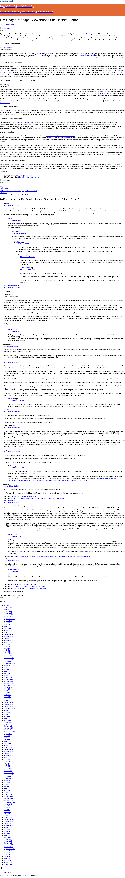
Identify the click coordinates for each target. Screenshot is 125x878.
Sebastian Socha (10, 286)
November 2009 (9, 845)
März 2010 (7, 837)
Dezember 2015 (9, 703)
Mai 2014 (7, 740)
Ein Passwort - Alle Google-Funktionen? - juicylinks (28, 586)
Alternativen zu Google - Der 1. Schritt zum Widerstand (29, 588)
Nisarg (36, 876)
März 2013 (7, 767)
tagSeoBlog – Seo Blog (7, 1)
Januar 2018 (8, 656)
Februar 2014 (8, 745)
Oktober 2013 (8, 753)
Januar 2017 (8, 677)
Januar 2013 (8, 771)
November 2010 (9, 821)
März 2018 (7, 652)
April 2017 (7, 671)
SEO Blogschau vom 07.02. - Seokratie (23, 496)
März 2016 (7, 697)
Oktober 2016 (8, 683)
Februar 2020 (8, 611)
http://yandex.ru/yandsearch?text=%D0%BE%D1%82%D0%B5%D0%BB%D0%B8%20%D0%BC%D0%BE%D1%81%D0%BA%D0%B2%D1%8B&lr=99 (62, 479)
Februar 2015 (8, 722)
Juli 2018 (7, 644)
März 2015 (7, 720)
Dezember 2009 (9, 843)
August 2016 (8, 687)
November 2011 (9, 798)
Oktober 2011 (8, 800)
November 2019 (9, 615)
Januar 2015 (8, 724)
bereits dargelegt (50, 36)
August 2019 (8, 621)
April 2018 (7, 650)
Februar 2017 (8, 675)
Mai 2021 (7, 605)
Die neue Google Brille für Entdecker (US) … (25, 584)
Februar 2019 (8, 630)
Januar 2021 (8, 607)
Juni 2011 (7, 808)
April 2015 (7, 718)
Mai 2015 (7, 716)
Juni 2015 (7, 714)
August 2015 (8, 710)
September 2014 (9, 732)
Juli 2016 (7, 689)
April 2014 (7, 742)
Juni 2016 (7, 691)
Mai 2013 (7, 763)
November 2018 (9, 636)
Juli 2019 (7, 623)
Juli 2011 (7, 806)
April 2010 (7, 835)
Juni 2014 (7, 738)
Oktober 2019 (8, 617)
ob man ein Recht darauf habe (88, 55)
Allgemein (3, 187)
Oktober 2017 (8, 662)
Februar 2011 (8, 816)
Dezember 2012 (9, 773)
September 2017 (9, 664)
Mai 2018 (7, 648)
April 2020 (7, 609)
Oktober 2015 (8, 706)
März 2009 (7, 860)
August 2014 (8, 734)
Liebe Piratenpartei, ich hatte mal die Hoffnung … (16, 194)
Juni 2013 (7, 761)
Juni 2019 (7, 625)
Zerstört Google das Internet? (29, 177)
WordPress (24, 876)
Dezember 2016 (9, 679)
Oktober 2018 (8, 638)
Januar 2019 (8, 632)
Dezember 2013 (9, 749)
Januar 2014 (8, 747)
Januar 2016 (8, 701)
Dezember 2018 (9, 634)
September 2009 (9, 849)
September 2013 (9, 755)
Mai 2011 (7, 810)
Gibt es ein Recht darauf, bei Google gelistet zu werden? (18, 190)
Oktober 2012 (8, 777)
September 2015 (9, 708)
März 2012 (7, 790)
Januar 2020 (8, 613)
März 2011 (7, 814)
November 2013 (9, 751)
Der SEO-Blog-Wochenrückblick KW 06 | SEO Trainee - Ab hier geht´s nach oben (37, 498)
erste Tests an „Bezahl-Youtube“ (100, 93)
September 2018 (9, 640)
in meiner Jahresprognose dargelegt (22, 122)
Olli (5, 360)
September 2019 (9, 619)
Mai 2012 (7, 786)
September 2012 (9, 779)
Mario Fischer (8, 500)
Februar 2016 (8, 699)
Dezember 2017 (9, 658)
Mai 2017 (7, 669)
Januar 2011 (8, 818)
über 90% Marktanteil (47, 53)
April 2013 (7, 765)
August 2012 (8, 781)
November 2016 (9, 681)
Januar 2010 (8, 841)
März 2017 (7, 673)
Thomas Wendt (25, 268)
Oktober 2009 (8, 847)
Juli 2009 (7, 853)
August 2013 (8, 757)
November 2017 (9, 660)
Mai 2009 (7, 857)
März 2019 (7, 629)
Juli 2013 (7, 759)
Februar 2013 (8, 769)
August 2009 (8, 851)
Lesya (6, 450)
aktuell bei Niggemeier (90, 34)
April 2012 (7, 788)
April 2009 (7, 858)
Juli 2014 (7, 736)
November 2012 (9, 775)
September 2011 (9, 802)
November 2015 (9, 705)
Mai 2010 (7, 833)
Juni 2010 (7, 831)
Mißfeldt (11, 24)
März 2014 (7, 743)
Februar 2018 (8, 654)
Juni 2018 (7, 646)
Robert (14, 231)
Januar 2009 (8, 864)
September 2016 (9, 685)
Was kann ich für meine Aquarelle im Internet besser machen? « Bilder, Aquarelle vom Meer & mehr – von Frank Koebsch (50, 556)
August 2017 (8, 666)
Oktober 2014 (8, 730)
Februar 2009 (8, 862)
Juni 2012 (7, 784)
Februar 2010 (8, 839)
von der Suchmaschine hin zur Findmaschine (60, 136)
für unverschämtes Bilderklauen (93, 36)
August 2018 (8, 642)
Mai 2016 (7, 693)
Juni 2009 (7, 855)
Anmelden (7, 872)
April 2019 (7, 627)
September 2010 (9, 825)
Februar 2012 (8, 792)
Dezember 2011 (9, 796)
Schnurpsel (12, 569)
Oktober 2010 (8, 823)
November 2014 (9, 728)
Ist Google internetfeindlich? (23, 175)
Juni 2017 (7, 667)
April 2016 (7, 695)
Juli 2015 (7, 712)
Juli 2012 (7, 782)
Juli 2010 (7, 829)
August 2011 (8, 804)
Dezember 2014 (9, 726)
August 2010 (8, 827)
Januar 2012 (8, 794)
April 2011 (7, 812)
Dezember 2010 (9, 820)
